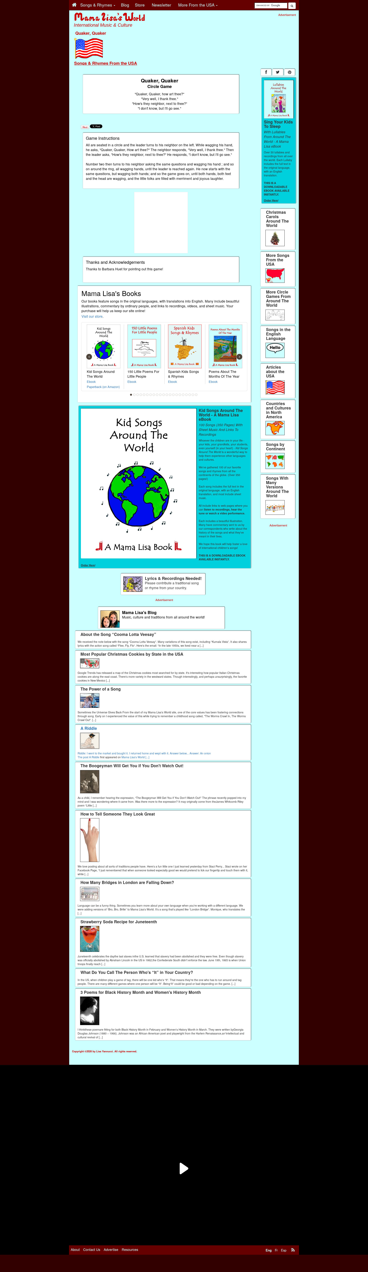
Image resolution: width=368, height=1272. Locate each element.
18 (186, 395)
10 (160, 395)
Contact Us (91, 1249)
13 (170, 395)
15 (177, 395)
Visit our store (92, 316)
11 (164, 395)
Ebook (91, 381)
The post (83, 757)
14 (173, 395)
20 (193, 395)
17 (183, 395)
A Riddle (94, 757)
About (75, 1249)
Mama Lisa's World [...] (135, 757)
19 (190, 395)
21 (196, 395)
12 (167, 395)
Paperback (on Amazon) (103, 387)
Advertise (111, 1249)
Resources (130, 1249)
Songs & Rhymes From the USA (105, 63)
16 (180, 395)
